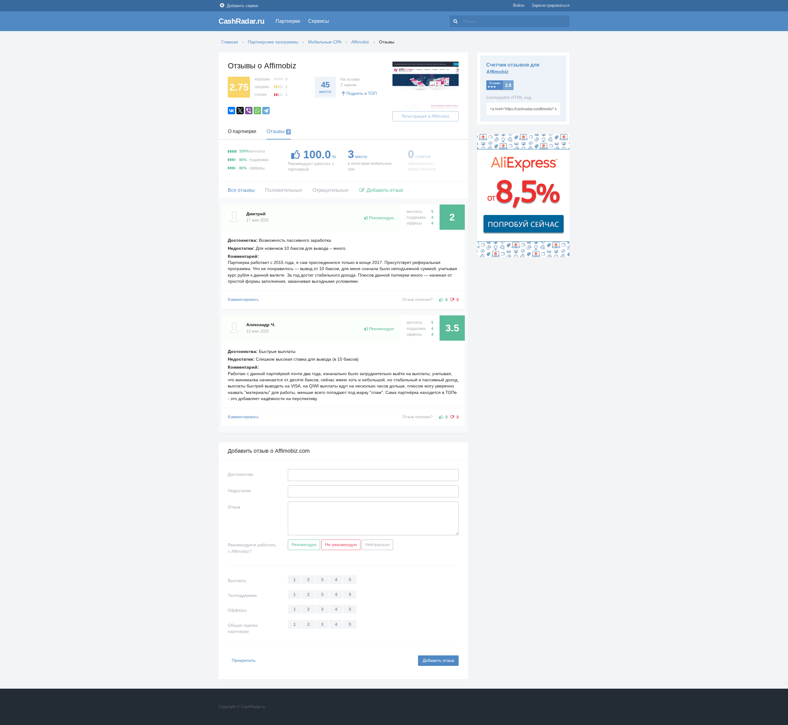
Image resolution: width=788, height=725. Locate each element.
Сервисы (318, 21)
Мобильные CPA (324, 41)
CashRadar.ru (241, 21)
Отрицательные (330, 190)
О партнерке (242, 131)
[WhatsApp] (257, 110)
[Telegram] (266, 110)
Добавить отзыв (384, 190)
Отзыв (234, 506)
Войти (518, 5)
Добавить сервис (243, 5)
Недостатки (239, 490)
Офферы (237, 610)
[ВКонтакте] (231, 110)
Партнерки (287, 21)
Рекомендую (304, 544)
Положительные (283, 190)
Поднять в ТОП (361, 93)
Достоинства (240, 474)
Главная (229, 41)
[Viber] (248, 110)
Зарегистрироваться (550, 5)
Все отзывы (241, 190)
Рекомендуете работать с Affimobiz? (252, 547)
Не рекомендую (341, 544)
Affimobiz (360, 41)
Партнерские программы (273, 41)
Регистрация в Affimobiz (425, 116)
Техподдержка (242, 595)
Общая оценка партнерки (243, 628)
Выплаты (237, 580)
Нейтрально (377, 544)
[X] (240, 110)
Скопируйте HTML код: (509, 97)
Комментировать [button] (243, 300)
